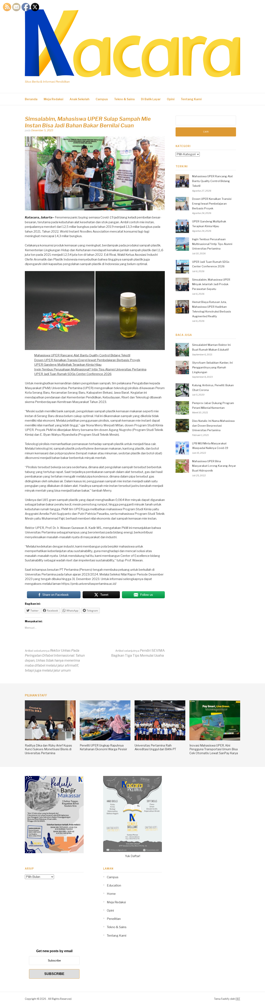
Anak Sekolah (79, 99)
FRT (238, 998)
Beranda (31, 99)
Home (111, 894)
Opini (171, 99)
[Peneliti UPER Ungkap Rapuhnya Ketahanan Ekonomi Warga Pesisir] (105, 739)
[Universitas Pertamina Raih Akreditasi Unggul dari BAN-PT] (160, 739)
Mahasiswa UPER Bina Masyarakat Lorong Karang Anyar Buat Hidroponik (214, 466)
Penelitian (114, 919)
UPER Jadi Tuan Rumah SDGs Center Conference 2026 (73, 374)
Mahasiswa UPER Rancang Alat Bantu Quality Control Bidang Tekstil (82, 355)
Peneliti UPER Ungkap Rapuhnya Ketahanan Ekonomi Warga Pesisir (103, 747)
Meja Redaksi (53, 99)
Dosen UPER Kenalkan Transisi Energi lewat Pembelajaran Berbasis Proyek (87, 360)
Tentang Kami (191, 99)
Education (114, 885)
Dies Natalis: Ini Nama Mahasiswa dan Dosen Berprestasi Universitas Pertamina (213, 425)
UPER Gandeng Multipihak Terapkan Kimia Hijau (67, 365)
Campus (102, 99)
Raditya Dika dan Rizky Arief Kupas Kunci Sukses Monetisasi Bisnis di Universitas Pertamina (48, 749)
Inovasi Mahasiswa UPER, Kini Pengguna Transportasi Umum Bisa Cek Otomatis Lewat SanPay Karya (213, 749)
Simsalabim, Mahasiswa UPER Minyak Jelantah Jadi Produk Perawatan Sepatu (211, 284)
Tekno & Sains (124, 99)
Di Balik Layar (151, 99)
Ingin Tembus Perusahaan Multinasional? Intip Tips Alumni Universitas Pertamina (90, 369)
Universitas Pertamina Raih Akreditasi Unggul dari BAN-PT (155, 747)
